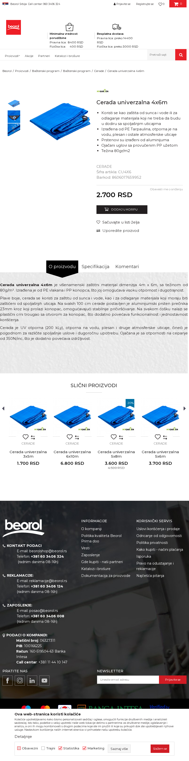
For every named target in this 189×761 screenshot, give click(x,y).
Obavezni (30, 748)
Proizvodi (22, 71)
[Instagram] (20, 680)
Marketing (95, 748)
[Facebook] (7, 680)
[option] (14, 103)
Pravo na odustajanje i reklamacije (155, 566)
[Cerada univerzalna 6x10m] (72, 417)
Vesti (85, 548)
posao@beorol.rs (43, 610)
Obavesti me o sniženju (166, 189)
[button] (167, 54)
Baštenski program (46, 71)
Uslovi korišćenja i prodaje (158, 529)
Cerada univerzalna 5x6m (160, 454)
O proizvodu (62, 266)
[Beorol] (13, 27)
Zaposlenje (90, 555)
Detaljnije (23, 736)
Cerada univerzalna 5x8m (116, 454)
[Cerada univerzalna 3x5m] (28, 417)
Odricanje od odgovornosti (159, 536)
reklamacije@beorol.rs (48, 581)
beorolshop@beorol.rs (48, 551)
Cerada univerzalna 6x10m (72, 454)
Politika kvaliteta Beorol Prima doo (101, 538)
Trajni (50, 748)
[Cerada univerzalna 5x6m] (160, 417)
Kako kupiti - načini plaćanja (159, 549)
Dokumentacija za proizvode (105, 575)
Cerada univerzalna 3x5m (28, 454)
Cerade (99, 71)
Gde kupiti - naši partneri (102, 562)
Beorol (7, 71)
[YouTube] (44, 680)
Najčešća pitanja (150, 575)
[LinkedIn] (32, 680)
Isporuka (143, 556)
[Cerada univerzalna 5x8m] (116, 417)
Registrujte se (145, 4)
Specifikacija (96, 266)
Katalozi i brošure (95, 569)
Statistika (71, 748)
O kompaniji (91, 529)
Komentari (127, 266)
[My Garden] (102, 90)
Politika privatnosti (152, 542)
